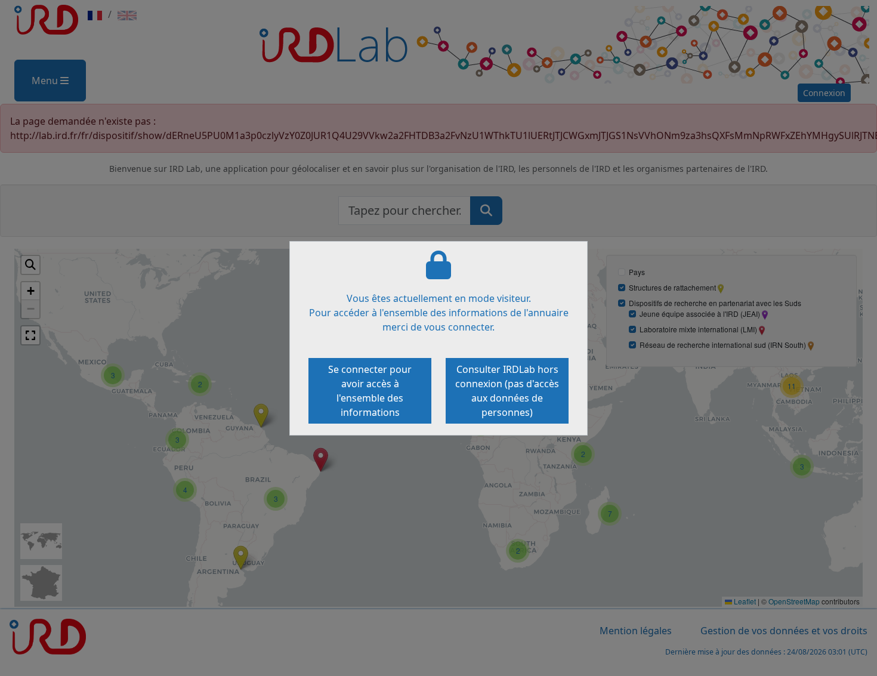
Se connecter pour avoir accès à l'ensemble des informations (370, 391)
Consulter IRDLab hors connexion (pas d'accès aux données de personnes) (507, 391)
